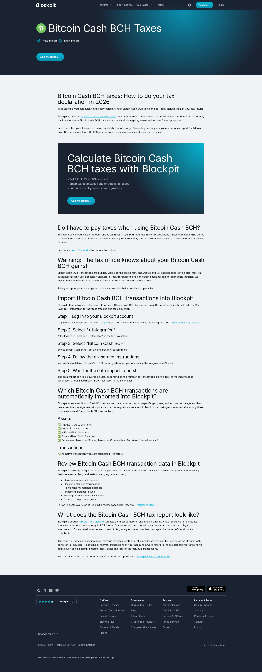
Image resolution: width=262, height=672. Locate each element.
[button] (105, 5)
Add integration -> (50, 56)
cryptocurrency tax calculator (98, 116)
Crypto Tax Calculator (92, 521)
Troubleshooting (144, 504)
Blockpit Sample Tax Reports (153, 556)
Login (104, 322)
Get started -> (204, 5)
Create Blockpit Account (185, 322)
